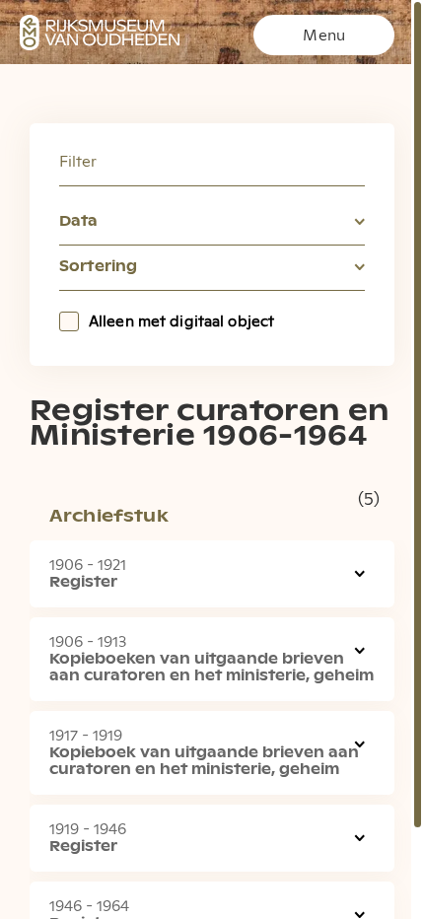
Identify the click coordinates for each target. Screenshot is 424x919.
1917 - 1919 (85, 735)
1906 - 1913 (87, 642)
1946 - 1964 (89, 906)
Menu (324, 35)
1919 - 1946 (87, 829)
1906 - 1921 (87, 565)
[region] (212, 459)
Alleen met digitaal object (181, 321)
